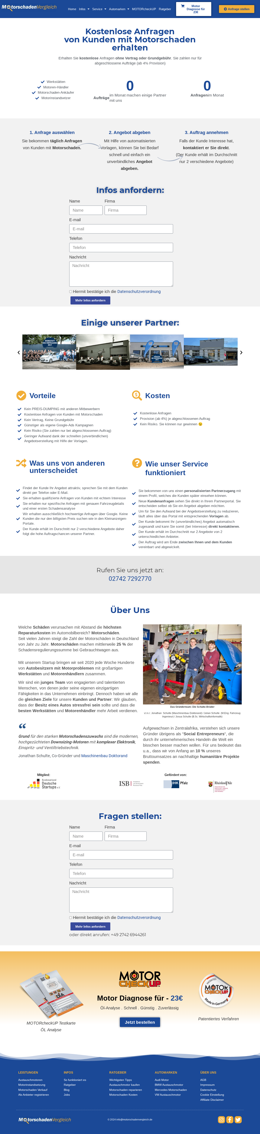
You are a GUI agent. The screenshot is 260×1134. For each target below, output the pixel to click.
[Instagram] (221, 1119)
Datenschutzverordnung (139, 291)
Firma (110, 201)
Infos (82, 9)
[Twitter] (238, 1119)
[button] (18, 352)
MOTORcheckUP (144, 9)
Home (72, 9)
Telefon (75, 238)
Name (74, 201)
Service (97, 9)
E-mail (75, 220)
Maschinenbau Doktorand (104, 755)
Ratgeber (165, 9)
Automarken (117, 9)
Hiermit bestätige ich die (117, 291)
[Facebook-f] (229, 1119)
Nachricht (77, 257)
